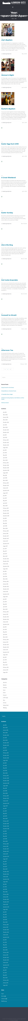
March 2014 (5, 637)
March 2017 (5, 556)
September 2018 (6, 515)
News (4, 700)
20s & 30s (4, 682)
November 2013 (6, 647)
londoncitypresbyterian (7, 53)
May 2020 (5, 475)
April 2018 (5, 526)
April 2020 (5, 478)
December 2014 (6, 617)
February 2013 (5, 667)
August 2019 (5, 493)
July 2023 (4, 435)
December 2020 (6, 465)
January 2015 (5, 614)
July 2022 (4, 450)
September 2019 (6, 490)
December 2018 (6, 510)
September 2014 (6, 624)
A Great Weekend (8, 178)
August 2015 (5, 596)
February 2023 (5, 440)
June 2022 (5, 452)
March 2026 (5, 414)
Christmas (5, 687)
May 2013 (5, 662)
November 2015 (6, 589)
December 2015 (6, 586)
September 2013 (6, 652)
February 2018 (5, 531)
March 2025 (5, 419)
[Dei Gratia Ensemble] (7, 269)
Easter (4, 690)
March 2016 (5, 579)
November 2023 (6, 432)
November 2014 (6, 619)
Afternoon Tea (7, 350)
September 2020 (6, 470)
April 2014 (5, 634)
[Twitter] (14, 1012)
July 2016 (4, 571)
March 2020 (5, 480)
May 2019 (5, 500)
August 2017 (5, 546)
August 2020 (5, 473)
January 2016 (5, 584)
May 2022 (5, 455)
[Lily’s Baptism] (7, 29)
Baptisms (4, 685)
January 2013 (5, 670)
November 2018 (6, 513)
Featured (4, 695)
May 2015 (5, 604)
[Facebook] (11, 1012)
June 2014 (5, 629)
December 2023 (6, 430)
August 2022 (5, 447)
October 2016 (5, 563)
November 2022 (6, 445)
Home (13, 18)
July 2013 (4, 657)
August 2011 (5, 672)
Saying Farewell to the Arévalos (7, 387)
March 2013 (5, 665)
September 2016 (6, 566)
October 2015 (5, 591)
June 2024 (5, 425)
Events (4, 692)
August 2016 (5, 569)
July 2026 (4, 412)
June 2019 (5, 498)
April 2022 (5, 457)
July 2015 (4, 599)
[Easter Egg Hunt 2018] (7, 133)
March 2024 (5, 427)
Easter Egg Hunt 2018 (9, 144)
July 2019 (5, 495)
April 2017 (5, 553)
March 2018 (5, 528)
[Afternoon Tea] (7, 340)
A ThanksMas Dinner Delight (7, 394)
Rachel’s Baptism (8, 109)
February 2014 (5, 639)
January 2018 (5, 533)
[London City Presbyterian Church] (14, 3)
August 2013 (5, 654)
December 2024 (6, 422)
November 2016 (6, 561)
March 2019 (5, 505)
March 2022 (5, 460)
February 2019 (6, 508)
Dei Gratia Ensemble (9, 280)
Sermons (4, 702)
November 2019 (6, 485)
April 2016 (5, 576)
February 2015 (5, 611)
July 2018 (4, 518)
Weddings (5, 707)
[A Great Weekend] (7, 167)
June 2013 (5, 659)
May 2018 (5, 523)
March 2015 (5, 609)
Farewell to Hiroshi (8, 315)
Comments (4, 998)
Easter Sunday (7, 213)
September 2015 (6, 594)
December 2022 (6, 442)
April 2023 (5, 437)
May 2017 (5, 551)
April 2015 (5, 606)
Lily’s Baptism (6, 40)
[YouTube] (17, 1012)
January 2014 (5, 642)
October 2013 (5, 649)
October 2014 (5, 622)
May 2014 (5, 632)
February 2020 (6, 483)
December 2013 (6, 644)
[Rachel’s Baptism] (7, 98)
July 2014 (4, 627)
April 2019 (5, 503)
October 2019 (5, 488)
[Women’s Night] (7, 64)
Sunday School (5, 705)
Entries (3, 996)
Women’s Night (7, 75)
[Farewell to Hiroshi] (7, 304)
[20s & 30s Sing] (7, 234)
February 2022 (5, 462)
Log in (2, 993)
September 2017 (6, 543)
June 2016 (5, 574)
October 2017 (5, 541)
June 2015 (5, 601)
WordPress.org (4, 1001)
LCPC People (5, 697)
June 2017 (5, 548)
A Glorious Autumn (5, 402)
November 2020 (6, 467)
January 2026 (5, 417)
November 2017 (6, 538)
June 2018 (5, 521)
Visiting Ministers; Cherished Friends (8, 391)
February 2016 (5, 581)
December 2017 (6, 536)
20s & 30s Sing (7, 245)
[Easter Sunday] (7, 202)
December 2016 (6, 558)
